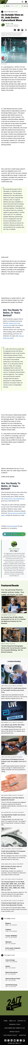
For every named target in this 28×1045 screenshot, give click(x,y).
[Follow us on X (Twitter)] (8, 1040)
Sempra (7, 966)
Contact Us (22, 1021)
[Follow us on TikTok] (21, 1040)
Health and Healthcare (11, 11)
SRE (6, 967)
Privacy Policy (15, 1031)
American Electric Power (12, 978)
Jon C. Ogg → (14, 551)
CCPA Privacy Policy (10, 1035)
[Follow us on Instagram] (18, 1040)
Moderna (8, 923)
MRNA (6, 925)
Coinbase (8, 929)
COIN (6, 931)
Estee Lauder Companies (12, 948)
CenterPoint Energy (11, 985)
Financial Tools (14, 1024)
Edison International (11, 972)
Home (5, 1021)
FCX (6, 937)
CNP (6, 986)
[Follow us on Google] (26, 30)
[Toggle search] (22, 1)
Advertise (22, 1035)
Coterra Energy (10, 960)
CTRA (6, 961)
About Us (12, 1021)
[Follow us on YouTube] (15, 1040)
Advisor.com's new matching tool (14, 498)
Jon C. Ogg (10, 23)
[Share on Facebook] (15, 30)
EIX (6, 974)
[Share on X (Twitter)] (18, 30)
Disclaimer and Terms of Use (14, 1028)
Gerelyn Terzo (5, 643)
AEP (6, 980)
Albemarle (8, 942)
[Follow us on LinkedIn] (11, 1040)
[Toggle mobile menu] (26, 2)
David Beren (4, 615)
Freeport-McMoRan (11, 935)
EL (6, 949)
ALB (6, 943)
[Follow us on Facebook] (5, 1040)
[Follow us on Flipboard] (22, 30)
